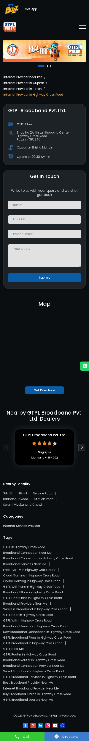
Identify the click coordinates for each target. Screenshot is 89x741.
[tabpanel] (44, 51)
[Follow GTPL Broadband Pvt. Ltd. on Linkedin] (41, 726)
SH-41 (22, 493)
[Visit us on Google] (33, 726)
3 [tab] (51, 66)
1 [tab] (39, 66)
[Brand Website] (63, 726)
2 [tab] (48, 66)
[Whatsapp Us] (84, 366)
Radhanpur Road (15, 499)
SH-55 (7, 493)
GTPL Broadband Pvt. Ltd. (44, 435)
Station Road (44, 499)
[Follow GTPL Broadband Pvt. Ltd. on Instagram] (48, 726)
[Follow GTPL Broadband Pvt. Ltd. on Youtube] (55, 726)
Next (82, 447)
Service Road (42, 493)
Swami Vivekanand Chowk (23, 504)
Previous (7, 447)
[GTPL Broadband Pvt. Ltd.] (9, 27)
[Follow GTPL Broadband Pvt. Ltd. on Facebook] (26, 726)
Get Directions (44, 390)
